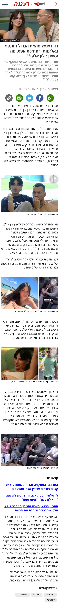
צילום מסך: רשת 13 (10, 40)
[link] (40, 98)
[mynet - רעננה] (29, 6)
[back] (56, 4)
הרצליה (36, 594)
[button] (29, 193)
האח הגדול (22, 594)
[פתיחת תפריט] (5, 4)
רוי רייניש (50, 594)
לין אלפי (51, 600)
